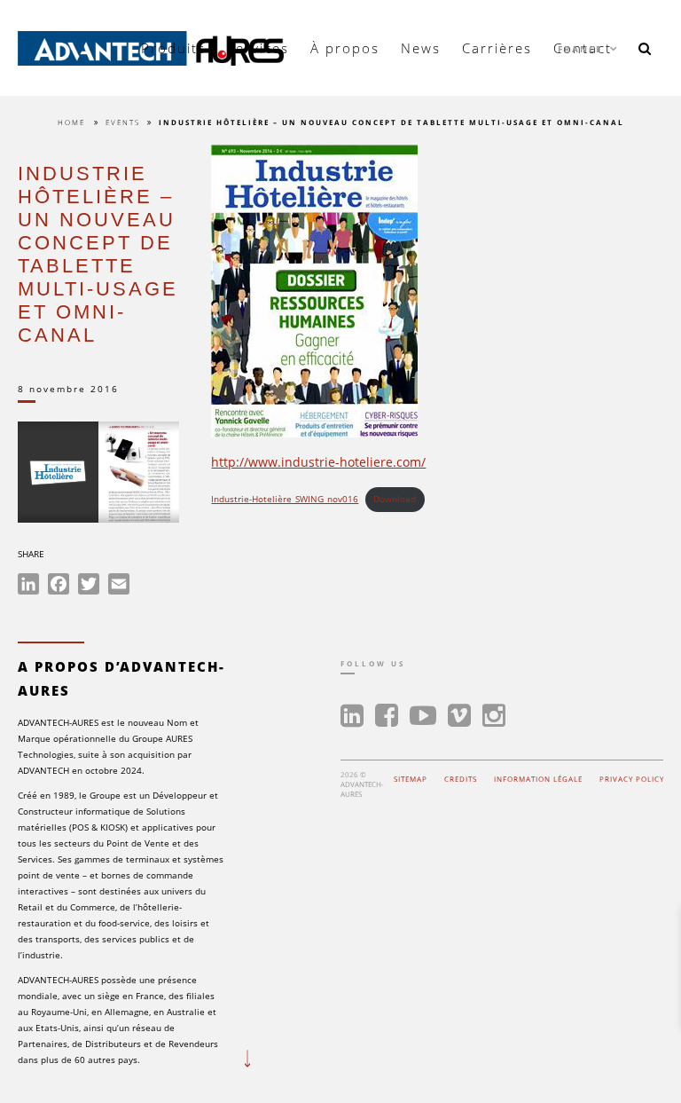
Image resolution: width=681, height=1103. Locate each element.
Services (258, 48)
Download (394, 499)
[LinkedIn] (28, 586)
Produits (173, 48)
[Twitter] (88, 586)
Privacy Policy (631, 779)
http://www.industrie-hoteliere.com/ (318, 461)
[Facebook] (58, 586)
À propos (345, 48)
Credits (460, 779)
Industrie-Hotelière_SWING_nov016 (284, 499)
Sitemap (410, 779)
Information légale (538, 779)
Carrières (497, 48)
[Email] (118, 586)
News (421, 48)
